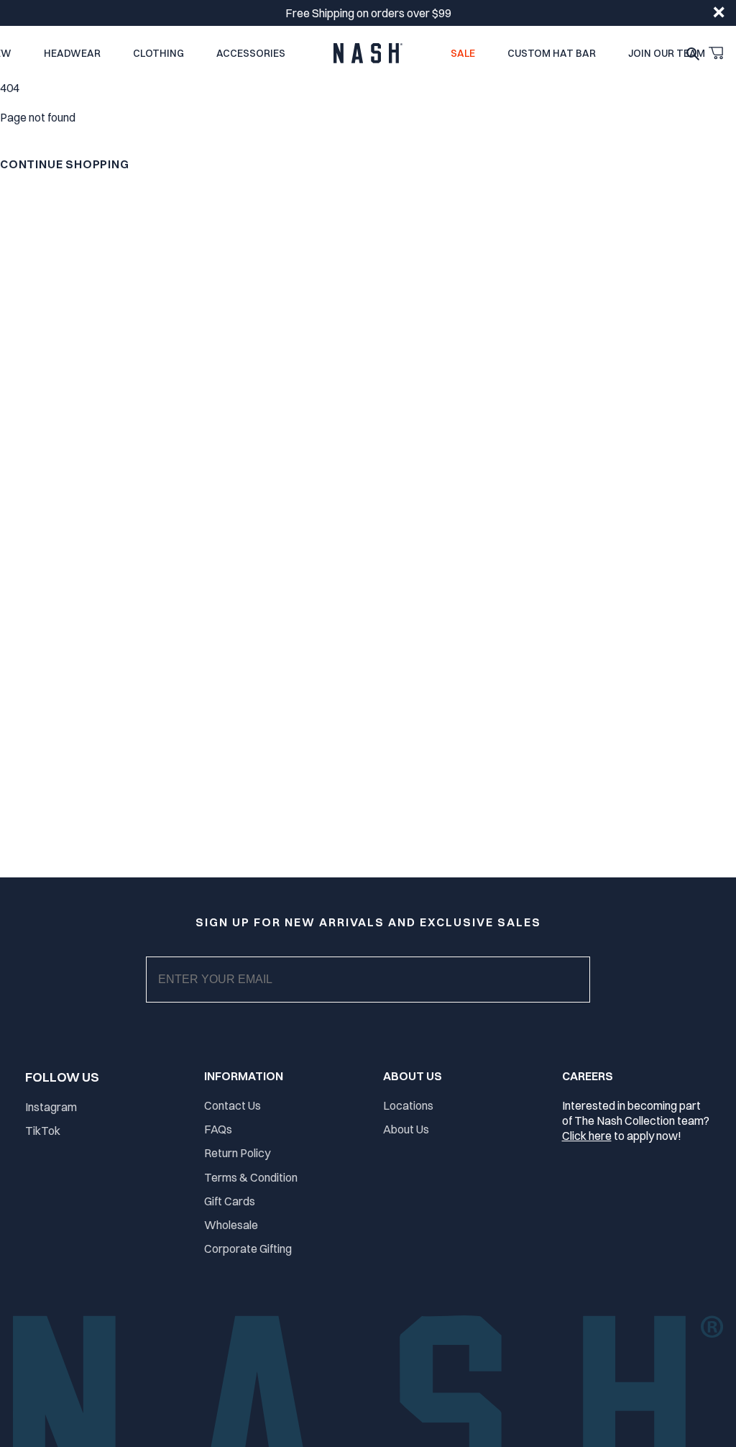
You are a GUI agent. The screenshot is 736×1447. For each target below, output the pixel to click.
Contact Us (232, 1105)
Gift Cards (229, 1201)
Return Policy (237, 1153)
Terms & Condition (251, 1177)
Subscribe (380, 994)
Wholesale (231, 1225)
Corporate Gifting (248, 1248)
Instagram (51, 1107)
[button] (716, 53)
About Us (406, 1129)
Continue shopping (64, 164)
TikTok (42, 1130)
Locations (408, 1105)
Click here (587, 1135)
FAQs (218, 1129)
